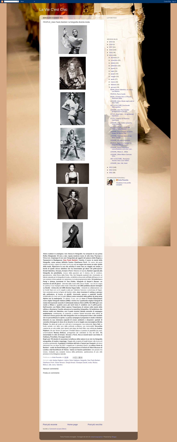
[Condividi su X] (78, 358)
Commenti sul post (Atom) (57, 429)
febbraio (114, 84)
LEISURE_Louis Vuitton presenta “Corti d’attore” (121, 123)
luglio (113, 71)
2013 (111, 167)
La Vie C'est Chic (53, 9)
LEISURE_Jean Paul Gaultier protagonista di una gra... (119, 110)
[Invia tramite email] (74, 358)
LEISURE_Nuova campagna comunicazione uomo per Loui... (121, 148)
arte (50, 360)
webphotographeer (97, 437)
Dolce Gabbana (74, 360)
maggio (113, 76)
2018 (111, 44)
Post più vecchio (95, 424)
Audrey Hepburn (58, 360)
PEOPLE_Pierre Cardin (117, 94)
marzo (113, 82)
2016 (111, 50)
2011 (111, 172)
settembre (114, 66)
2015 (111, 52)
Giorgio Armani (70, 362)
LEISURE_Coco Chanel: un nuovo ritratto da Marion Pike (121, 132)
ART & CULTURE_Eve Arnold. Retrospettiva (120, 106)
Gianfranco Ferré (48, 362)
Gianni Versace (60, 362)
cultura (66, 360)
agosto (113, 68)
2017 (111, 47)
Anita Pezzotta (123, 180)
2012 (111, 170)
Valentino (59, 365)
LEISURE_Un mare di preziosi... (120, 140)
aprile (113, 79)
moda (90, 362)
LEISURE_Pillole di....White (119, 152)
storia (54, 365)
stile (50, 365)
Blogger (114, 437)
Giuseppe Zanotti (81, 362)
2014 (111, 55)
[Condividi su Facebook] (80, 358)
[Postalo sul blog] (76, 358)
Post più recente (50, 424)
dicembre (114, 57)
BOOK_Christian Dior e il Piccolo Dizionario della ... (120, 97)
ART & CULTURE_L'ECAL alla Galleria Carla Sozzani (120, 128)
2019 (111, 42)
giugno (113, 74)
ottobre (113, 63)
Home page (72, 424)
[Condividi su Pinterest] (82, 358)
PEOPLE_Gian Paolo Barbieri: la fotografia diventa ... (120, 144)
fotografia (83, 360)
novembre (114, 60)
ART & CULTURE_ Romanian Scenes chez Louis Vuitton (120, 159)
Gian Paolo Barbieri (93, 360)
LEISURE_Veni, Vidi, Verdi (118, 163)
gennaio (113, 87)
